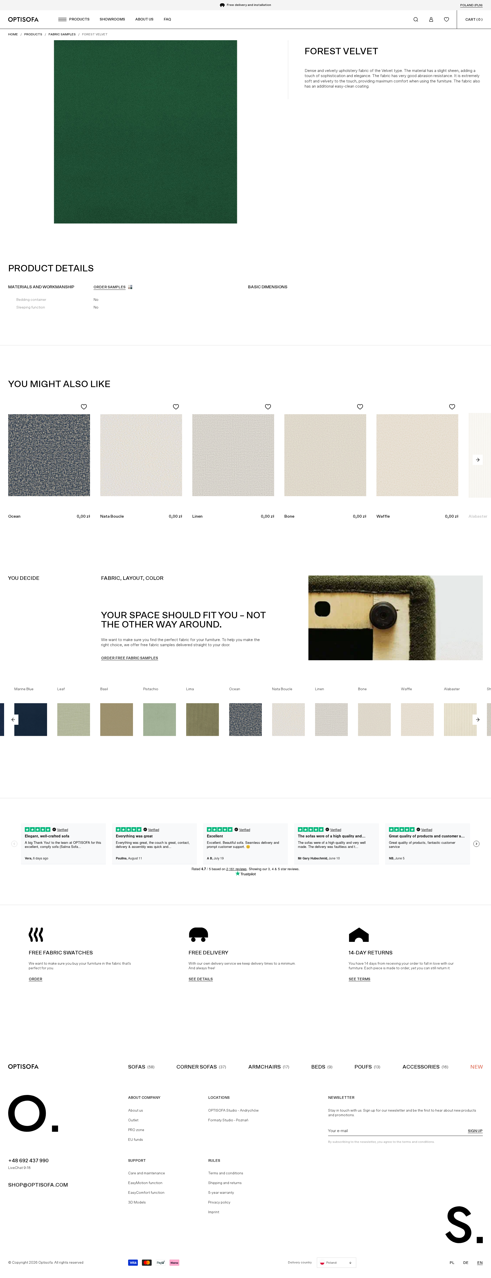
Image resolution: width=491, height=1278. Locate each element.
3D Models (137, 1202)
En (480, 1263)
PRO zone (136, 1130)
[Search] (416, 19)
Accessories (421, 1066)
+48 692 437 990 (28, 1160)
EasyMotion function (145, 1183)
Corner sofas (196, 1066)
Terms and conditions (225, 1173)
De (465, 1263)
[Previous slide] (13, 720)
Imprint (213, 1212)
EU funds (135, 1139)
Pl (452, 1263)
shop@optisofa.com (38, 1185)
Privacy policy (219, 1202)
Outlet (133, 1120)
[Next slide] (478, 460)
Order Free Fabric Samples (129, 658)
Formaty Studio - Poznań (228, 1120)
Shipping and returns (225, 1183)
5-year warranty (221, 1192)
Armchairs (264, 1066)
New (476, 1066)
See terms (359, 979)
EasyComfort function (146, 1192)
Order (35, 979)
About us (135, 1110)
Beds (318, 1066)
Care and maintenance (146, 1173)
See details (201, 979)
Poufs (363, 1066)
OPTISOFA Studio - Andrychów (233, 1110)
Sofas (136, 1066)
